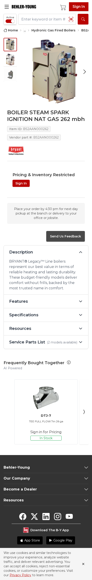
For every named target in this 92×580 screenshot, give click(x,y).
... (25, 30)
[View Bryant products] (16, 151)
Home (13, 30)
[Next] (83, 411)
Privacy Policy (20, 575)
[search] (83, 19)
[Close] (83, 564)
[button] (68, 362)
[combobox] (47, 19)
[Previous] (8, 411)
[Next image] (84, 72)
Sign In (79, 6)
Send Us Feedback (65, 236)
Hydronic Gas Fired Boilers (53, 30)
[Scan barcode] (71, 19)
